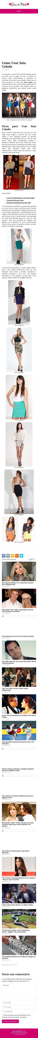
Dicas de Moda (5, 69)
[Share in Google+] (17, 555)
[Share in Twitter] (21, 555)
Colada (6, 965)
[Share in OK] (12, 555)
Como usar (11, 965)
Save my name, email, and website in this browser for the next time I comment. (16, 1016)
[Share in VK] (8, 555)
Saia (16, 965)
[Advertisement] (19, 38)
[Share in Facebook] (3, 555)
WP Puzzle (22, 1034)
